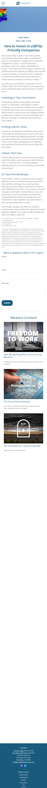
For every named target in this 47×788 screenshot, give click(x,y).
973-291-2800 (19, 751)
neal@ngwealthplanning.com (23, 762)
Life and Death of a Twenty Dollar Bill (22, 445)
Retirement (23, 775)
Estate (23, 780)
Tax (23, 785)
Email (4, 270)
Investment (23, 777)
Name (4, 256)
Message (5, 283)
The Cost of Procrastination (17, 401)
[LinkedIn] (25, 765)
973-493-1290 (17, 753)
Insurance (23, 783)
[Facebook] (21, 765)
